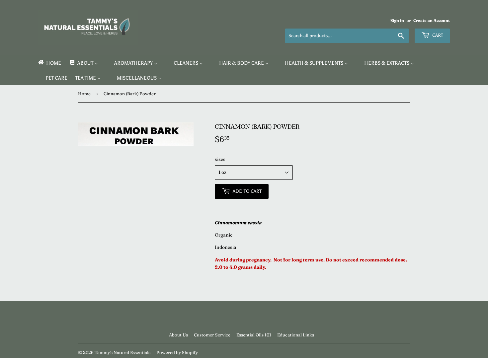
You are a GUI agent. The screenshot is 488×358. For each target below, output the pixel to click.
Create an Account (431, 20)
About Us (178, 334)
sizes (220, 159)
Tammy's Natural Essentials (122, 352)
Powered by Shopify (177, 352)
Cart (437, 35)
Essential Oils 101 (253, 334)
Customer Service (212, 334)
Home (84, 93)
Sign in (397, 20)
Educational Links (295, 334)
